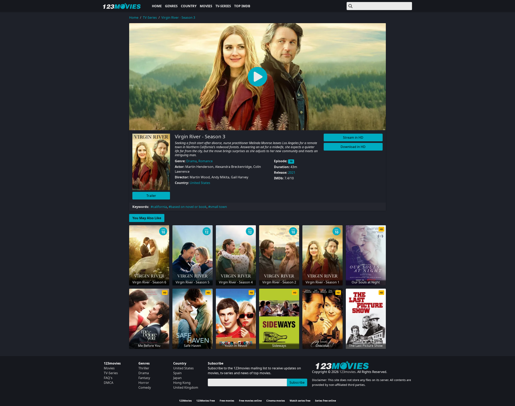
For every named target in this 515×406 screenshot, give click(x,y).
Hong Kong (182, 382)
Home (157, 6)
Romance (205, 161)
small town (218, 207)
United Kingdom (185, 387)
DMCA (108, 382)
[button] (257, 76)
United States (200, 183)
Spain (177, 373)
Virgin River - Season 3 (178, 17)
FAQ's (108, 378)
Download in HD (353, 147)
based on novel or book (189, 207)
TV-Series (223, 6)
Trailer (151, 195)
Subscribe (297, 382)
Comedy (144, 387)
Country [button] (189, 6)
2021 (291, 172)
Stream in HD (353, 137)
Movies (206, 6)
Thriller (143, 368)
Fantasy (144, 378)
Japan (177, 378)
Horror (143, 382)
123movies (347, 372)
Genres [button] (171, 6)
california (160, 207)
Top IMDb (242, 6)
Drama (191, 161)
